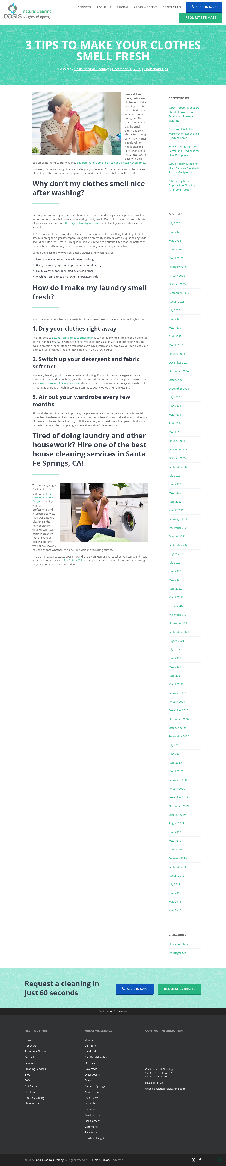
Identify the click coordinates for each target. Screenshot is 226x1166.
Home (28, 1039)
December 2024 (178, 362)
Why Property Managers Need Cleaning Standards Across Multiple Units (184, 168)
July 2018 (174, 884)
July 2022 (174, 562)
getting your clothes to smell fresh (72, 337)
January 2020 (177, 788)
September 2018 (179, 867)
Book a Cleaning (34, 1097)
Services (84, 7)
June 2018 (175, 893)
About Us (103, 7)
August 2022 (176, 554)
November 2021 (179, 623)
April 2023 (175, 501)
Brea (88, 1080)
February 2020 (178, 780)
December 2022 (178, 527)
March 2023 (176, 510)
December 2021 (178, 614)
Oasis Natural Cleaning (91, 69)
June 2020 (175, 754)
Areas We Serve (145, 7)
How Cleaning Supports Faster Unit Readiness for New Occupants (184, 151)
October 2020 (177, 727)
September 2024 (179, 388)
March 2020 (176, 771)
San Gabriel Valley (74, 560)
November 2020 (179, 719)
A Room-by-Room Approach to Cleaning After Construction (182, 185)
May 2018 (175, 901)
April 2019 (175, 849)
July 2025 (174, 310)
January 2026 (177, 275)
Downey (90, 1063)
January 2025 (177, 353)
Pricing (122, 7)
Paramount (92, 1132)
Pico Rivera (91, 1097)
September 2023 (179, 467)
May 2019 (175, 841)
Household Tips (156, 69)
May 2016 (175, 910)
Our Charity (32, 1092)
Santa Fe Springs (95, 1086)
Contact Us (172, 7)
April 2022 (175, 588)
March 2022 (176, 597)
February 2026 (178, 266)
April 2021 (175, 675)
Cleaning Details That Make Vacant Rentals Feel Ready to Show (184, 133)
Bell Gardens (92, 1121)
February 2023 (178, 519)
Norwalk (90, 1103)
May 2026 (175, 240)
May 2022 (175, 580)
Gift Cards (31, 1086)
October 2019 (177, 814)
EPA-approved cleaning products (59, 383)
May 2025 (175, 327)
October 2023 (177, 458)
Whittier (90, 1039)
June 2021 (175, 658)
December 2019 (178, 797)
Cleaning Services (35, 1068)
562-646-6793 (206, 7)
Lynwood (90, 1109)
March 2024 (176, 432)
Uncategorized (177, 953)
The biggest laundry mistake (82, 223)
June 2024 (175, 406)
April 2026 (175, 249)
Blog (27, 1074)
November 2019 (179, 806)
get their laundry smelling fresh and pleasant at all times (111, 162)
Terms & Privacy (101, 1160)
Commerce (91, 1126)
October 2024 (177, 379)
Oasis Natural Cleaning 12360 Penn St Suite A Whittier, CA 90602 (159, 1073)
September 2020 (179, 736)
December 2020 (178, 710)
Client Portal (32, 1103)
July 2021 (174, 649)
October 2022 (177, 536)
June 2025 (175, 319)
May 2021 (175, 667)
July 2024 (174, 397)
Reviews (30, 1063)
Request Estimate (200, 17)
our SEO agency (118, 1011)
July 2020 (174, 745)
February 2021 (178, 693)
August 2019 (176, 823)
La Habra (90, 1045)
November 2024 (179, 371)
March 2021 (176, 684)
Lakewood (91, 1068)
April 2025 (175, 336)
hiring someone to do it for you (42, 497)
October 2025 (177, 284)
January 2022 (177, 606)
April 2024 (175, 423)
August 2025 (176, 301)
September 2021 (179, 632)
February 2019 (178, 858)
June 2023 (175, 484)
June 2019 (175, 832)
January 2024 (177, 441)
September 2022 (179, 545)
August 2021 (176, 641)
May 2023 (175, 493)
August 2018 (176, 875)
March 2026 (176, 258)
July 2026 (174, 223)
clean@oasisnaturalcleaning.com (165, 1088)
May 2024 (175, 414)
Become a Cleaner (36, 1051)
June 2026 (175, 232)
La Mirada (91, 1051)
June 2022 (175, 571)
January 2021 (177, 701)
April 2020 (175, 762)
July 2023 (174, 475)
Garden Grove (93, 1115)
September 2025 (179, 293)
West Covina (92, 1074)
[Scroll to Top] (219, 1159)
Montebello (92, 1092)
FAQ (27, 1080)
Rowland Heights (95, 1138)
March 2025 (176, 345)
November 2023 (179, 449)
